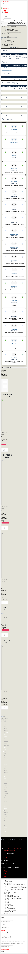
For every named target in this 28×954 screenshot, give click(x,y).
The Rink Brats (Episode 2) (6, 770)
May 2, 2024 (14, 155)
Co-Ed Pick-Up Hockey (10, 26)
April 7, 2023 (14, 343)
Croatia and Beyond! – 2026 (4, 441)
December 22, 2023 (14, 220)
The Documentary (9, 911)
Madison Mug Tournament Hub (15, 21)
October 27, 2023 (14, 260)
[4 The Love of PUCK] (6, 1)
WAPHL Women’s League (14, 898)
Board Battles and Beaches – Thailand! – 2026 (4, 594)
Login (5, 11)
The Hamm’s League (13, 896)
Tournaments (8, 883)
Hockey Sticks (11, 908)
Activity (5, 871)
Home (5, 16)
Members (6, 873)
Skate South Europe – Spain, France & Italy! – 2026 (4, 517)
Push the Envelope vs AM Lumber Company (14, 290)
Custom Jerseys (11, 910)
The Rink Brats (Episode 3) (6, 755)
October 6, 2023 (14, 273)
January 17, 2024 (14, 207)
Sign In (2, 951)
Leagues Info (10, 895)
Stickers (9, 907)
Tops (8, 902)
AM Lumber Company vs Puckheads (14, 198)
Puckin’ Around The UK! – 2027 (4, 626)
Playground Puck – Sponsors (18, 887)
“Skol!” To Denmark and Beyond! (4, 700)
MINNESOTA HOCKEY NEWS (5, 719)
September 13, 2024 (14, 142)
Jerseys (9, 904)
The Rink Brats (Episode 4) (6, 728)
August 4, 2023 (14, 286)
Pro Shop (6, 899)
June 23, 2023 (14, 314)
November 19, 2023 (14, 247)
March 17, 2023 (14, 357)
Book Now (4, 450)
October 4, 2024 (14, 129)
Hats (8, 901)
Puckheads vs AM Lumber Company (14, 133)
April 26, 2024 (14, 168)
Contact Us (7, 913)
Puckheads (6, 67)
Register (6, 12)
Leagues (6, 27)
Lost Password (8, 932)
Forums (5, 876)
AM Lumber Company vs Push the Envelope (14, 333)
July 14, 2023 (14, 300)
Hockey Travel (7, 18)
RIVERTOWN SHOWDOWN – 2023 (16, 25)
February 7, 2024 (14, 194)
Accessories (10, 905)
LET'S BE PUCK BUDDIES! (7, 854)
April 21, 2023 (14, 329)
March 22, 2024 (14, 181)
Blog (5, 877)
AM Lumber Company (7, 70)
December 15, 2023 (14, 234)
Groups (5, 874)
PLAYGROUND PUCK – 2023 (14, 22)
